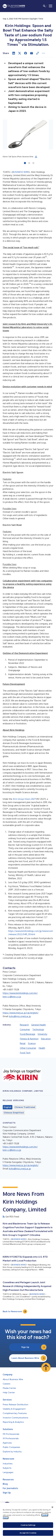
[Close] (52, 1507)
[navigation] (50, 6)
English (7, 1107)
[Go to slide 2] (29, 163)
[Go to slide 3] (33, 163)
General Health (38, 1024)
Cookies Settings (28, 1525)
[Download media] (36, 156)
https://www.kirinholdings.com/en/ (20, 993)
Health (42, 1048)
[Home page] (14, 6)
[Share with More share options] (43, 53)
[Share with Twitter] (19, 53)
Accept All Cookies (28, 1533)
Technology (38, 1029)
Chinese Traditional (25, 1107)
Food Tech (25, 1052)
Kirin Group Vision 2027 (24, 799)
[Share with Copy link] (37, 53)
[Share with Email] (31, 53)
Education (46, 1038)
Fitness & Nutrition (29, 1038)
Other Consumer (28, 1048)
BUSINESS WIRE (21, 172)
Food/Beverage (27, 1034)
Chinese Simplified (14, 1112)
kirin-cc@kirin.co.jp (12, 996)
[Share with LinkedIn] (13, 53)
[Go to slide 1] (25, 163)
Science (32, 1043)
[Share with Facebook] (25, 53)
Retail (22, 1043)
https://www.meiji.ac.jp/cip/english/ (20, 1012)
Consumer (25, 1029)
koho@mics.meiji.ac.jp (20, 1016)
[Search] (44, 6)
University (42, 1034)
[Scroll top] (46, 1367)
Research (24, 1024)
